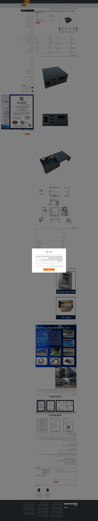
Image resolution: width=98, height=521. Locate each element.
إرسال (49, 269)
